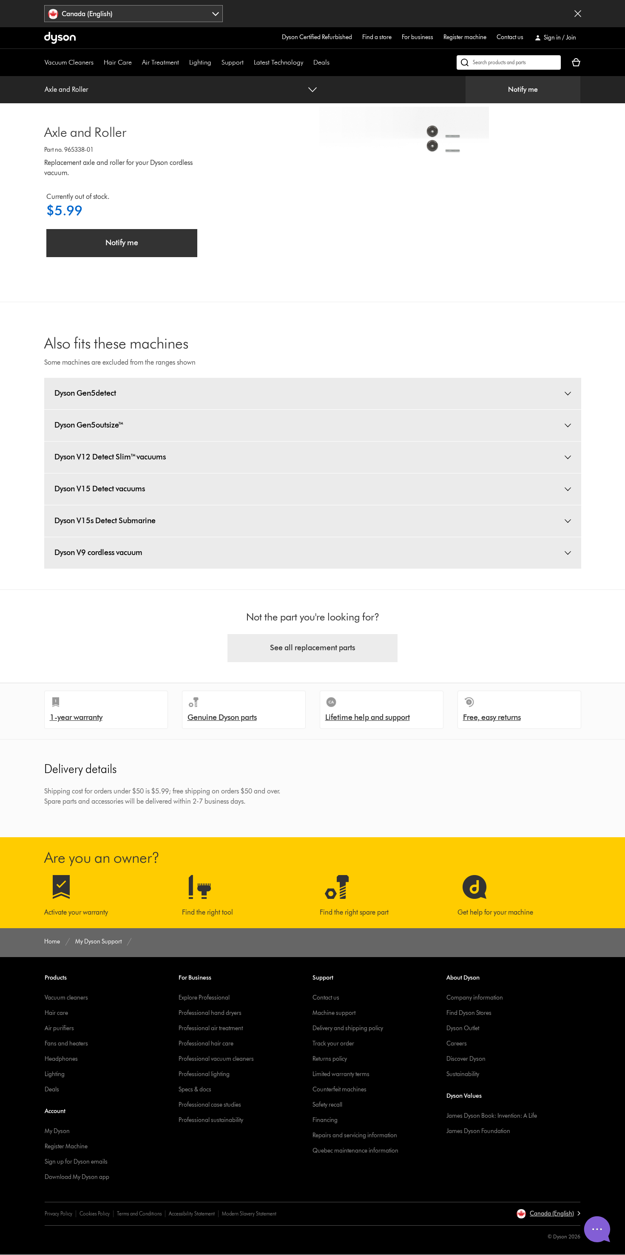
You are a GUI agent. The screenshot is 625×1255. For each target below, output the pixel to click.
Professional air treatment (211, 1028)
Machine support (333, 1013)
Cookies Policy (95, 1213)
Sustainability (462, 1074)
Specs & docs (195, 1089)
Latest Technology (278, 62)
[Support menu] (248, 62)
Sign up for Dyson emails (76, 1161)
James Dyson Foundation (478, 1131)
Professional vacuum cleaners (216, 1058)
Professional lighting (204, 1074)
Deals (321, 62)
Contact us (510, 37)
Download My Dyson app (77, 1177)
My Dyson (57, 1131)
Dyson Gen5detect (85, 393)
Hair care (56, 1013)
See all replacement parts (312, 647)
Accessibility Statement (192, 1213)
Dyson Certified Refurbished (317, 37)
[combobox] (133, 13)
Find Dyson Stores (468, 1013)
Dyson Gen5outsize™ (89, 425)
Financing (325, 1120)
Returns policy (329, 1058)
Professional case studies (210, 1104)
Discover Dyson (466, 1058)
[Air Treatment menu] (183, 62)
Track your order (333, 1043)
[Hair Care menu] (136, 62)
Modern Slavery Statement (249, 1213)
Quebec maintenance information (355, 1150)
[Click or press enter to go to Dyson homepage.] (60, 38)
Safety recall (327, 1104)
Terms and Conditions (139, 1213)
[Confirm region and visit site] (577, 13)
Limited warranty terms (340, 1074)
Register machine (464, 37)
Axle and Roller (66, 89)
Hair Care (118, 62)
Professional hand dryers (210, 1013)
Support (233, 62)
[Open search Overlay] (509, 62)
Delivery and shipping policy (347, 1028)
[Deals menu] (334, 62)
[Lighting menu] (215, 62)
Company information (474, 997)
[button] (548, 1214)
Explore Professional (204, 997)
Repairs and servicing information (354, 1135)
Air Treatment (160, 62)
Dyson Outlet (462, 1028)
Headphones (61, 1058)
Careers (456, 1043)
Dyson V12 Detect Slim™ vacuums (110, 457)
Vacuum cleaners (66, 997)
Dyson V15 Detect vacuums (99, 488)
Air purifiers (59, 1028)
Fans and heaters (66, 1043)
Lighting (200, 62)
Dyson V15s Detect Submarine (105, 520)
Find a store (377, 37)
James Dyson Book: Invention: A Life (491, 1115)
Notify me (523, 89)
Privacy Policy (58, 1213)
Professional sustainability (211, 1120)
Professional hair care (206, 1043)
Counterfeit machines (339, 1089)
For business (417, 37)
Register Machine (66, 1146)
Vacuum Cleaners (69, 62)
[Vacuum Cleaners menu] (98, 62)
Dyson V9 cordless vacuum (98, 552)
